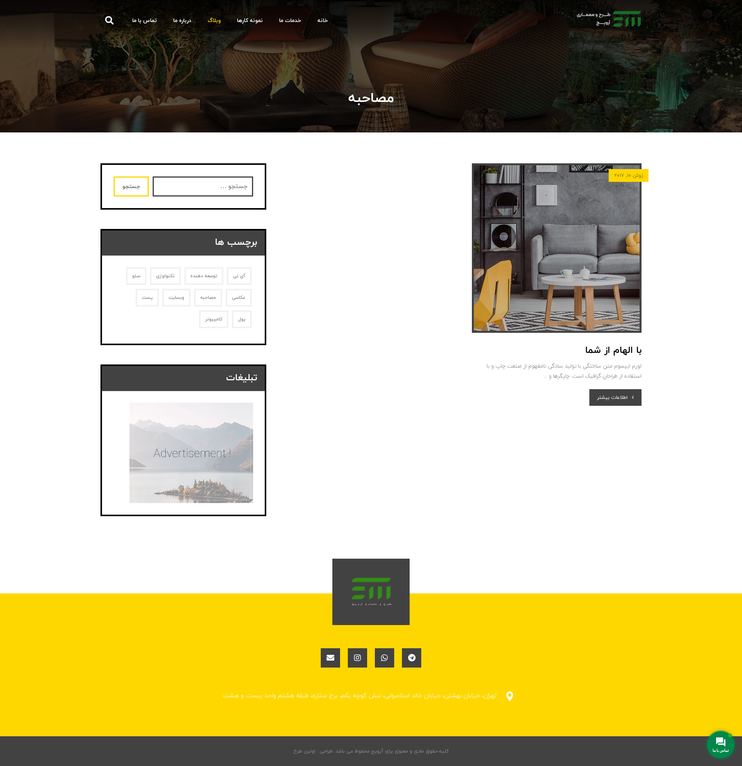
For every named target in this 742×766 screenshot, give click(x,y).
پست (147, 298)
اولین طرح (304, 751)
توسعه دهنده (204, 276)
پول (241, 319)
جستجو (131, 186)
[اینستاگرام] (357, 658)
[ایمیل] (330, 658)
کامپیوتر (213, 319)
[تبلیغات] (183, 453)
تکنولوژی (165, 276)
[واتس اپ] (384, 658)
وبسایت (176, 298)
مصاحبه (208, 298)
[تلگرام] (411, 658)
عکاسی (238, 298)
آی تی (239, 276)
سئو (136, 276)
